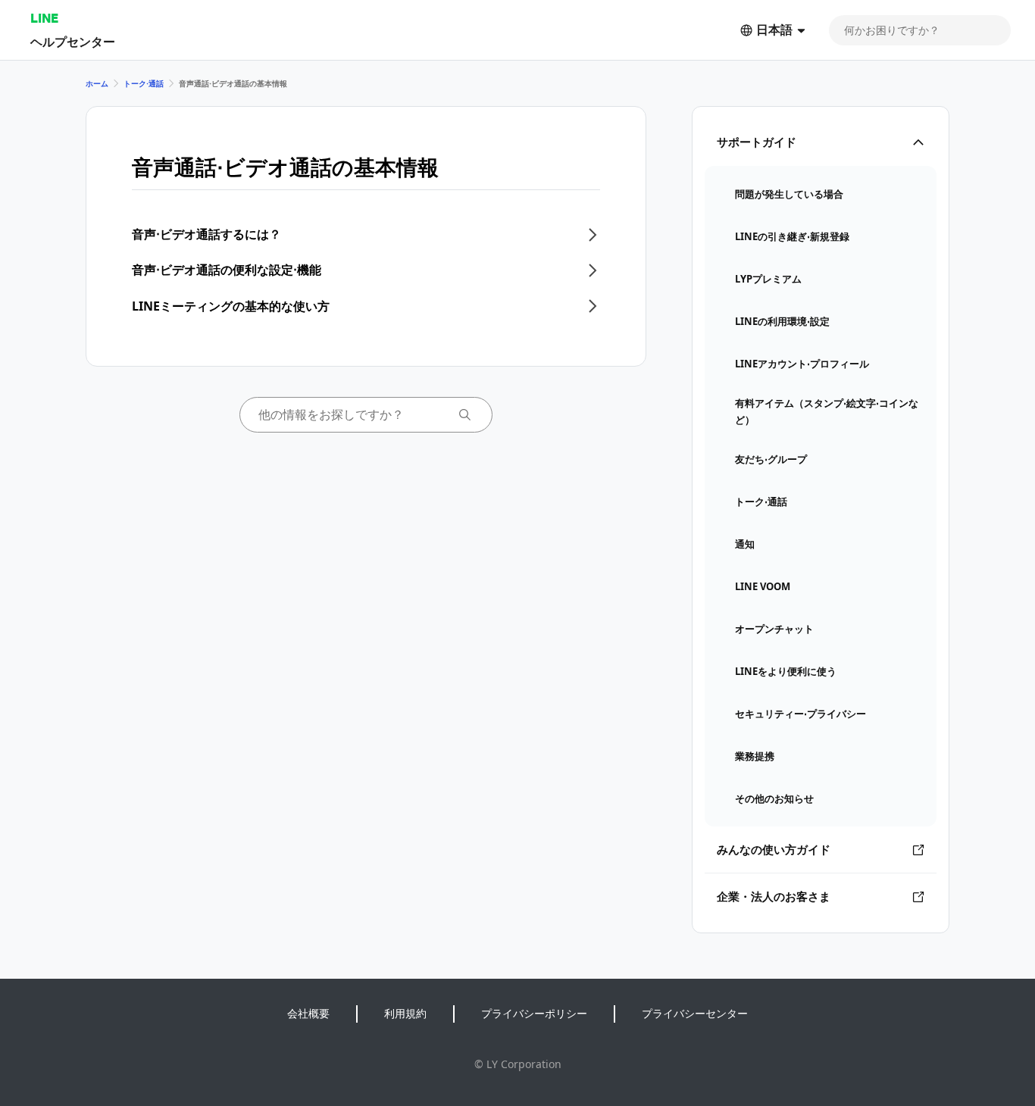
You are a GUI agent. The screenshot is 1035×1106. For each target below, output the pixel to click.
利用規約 (405, 1013)
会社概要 (308, 1013)
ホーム (97, 83)
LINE (44, 18)
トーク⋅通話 (144, 83)
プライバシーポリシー (534, 1013)
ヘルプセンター (72, 41)
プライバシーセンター (695, 1013)
